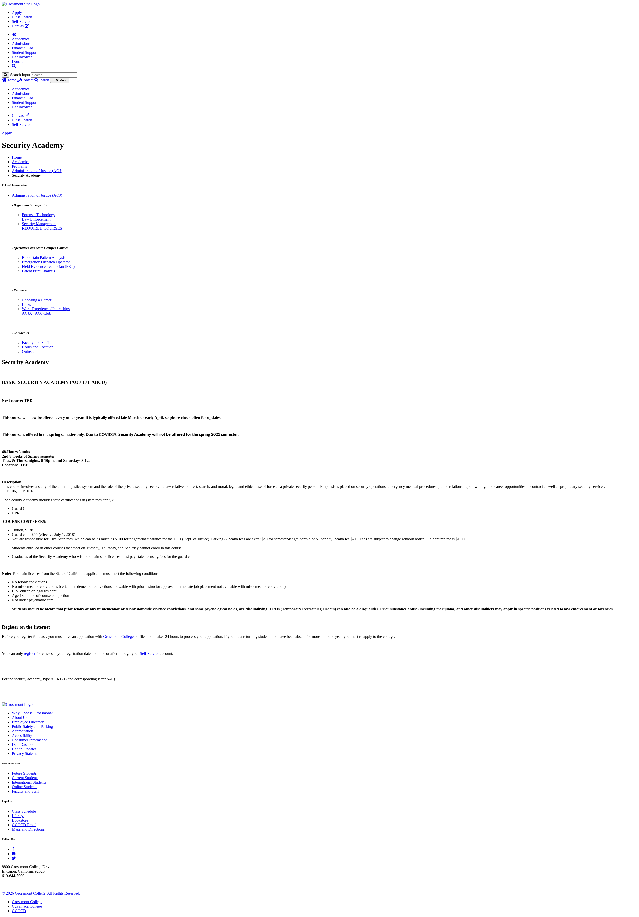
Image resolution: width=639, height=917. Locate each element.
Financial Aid (22, 48)
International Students (29, 782)
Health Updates (24, 749)
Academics (20, 39)
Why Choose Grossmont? (32, 713)
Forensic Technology (38, 215)
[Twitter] (14, 858)
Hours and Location (37, 347)
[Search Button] (14, 66)
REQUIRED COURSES (42, 228)
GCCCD (19, 911)
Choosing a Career (36, 300)
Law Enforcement (36, 219)
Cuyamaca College (27, 906)
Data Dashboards (25, 744)
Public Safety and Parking (32, 726)
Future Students (24, 773)
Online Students (24, 787)
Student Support (24, 52)
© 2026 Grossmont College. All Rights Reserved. (41, 893)
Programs (19, 166)
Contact (27, 80)
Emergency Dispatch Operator (46, 262)
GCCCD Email (24, 825)
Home (11, 80)
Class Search (22, 17)
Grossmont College (118, 636)
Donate (17, 61)
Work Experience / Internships (46, 309)
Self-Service (21, 21)
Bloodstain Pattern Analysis (43, 257)
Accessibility (22, 735)
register (29, 653)
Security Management (39, 224)
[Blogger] (13, 854)
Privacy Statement (26, 753)
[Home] (14, 34)
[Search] (5, 75)
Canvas (18, 26)
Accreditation (22, 731)
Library (18, 816)
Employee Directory (28, 722)
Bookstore (20, 820)
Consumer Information (30, 740)
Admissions (21, 43)
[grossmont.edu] (21, 4)
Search (43, 80)
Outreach (29, 351)
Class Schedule (24, 811)
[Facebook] (13, 849)
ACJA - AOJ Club (36, 313)
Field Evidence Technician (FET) (48, 266)
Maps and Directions (28, 829)
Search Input (20, 75)
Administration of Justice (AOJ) (37, 171)
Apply (17, 12)
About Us (19, 717)
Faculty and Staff (35, 342)
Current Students (25, 778)
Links (26, 304)
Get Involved (22, 57)
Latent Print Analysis (38, 271)
